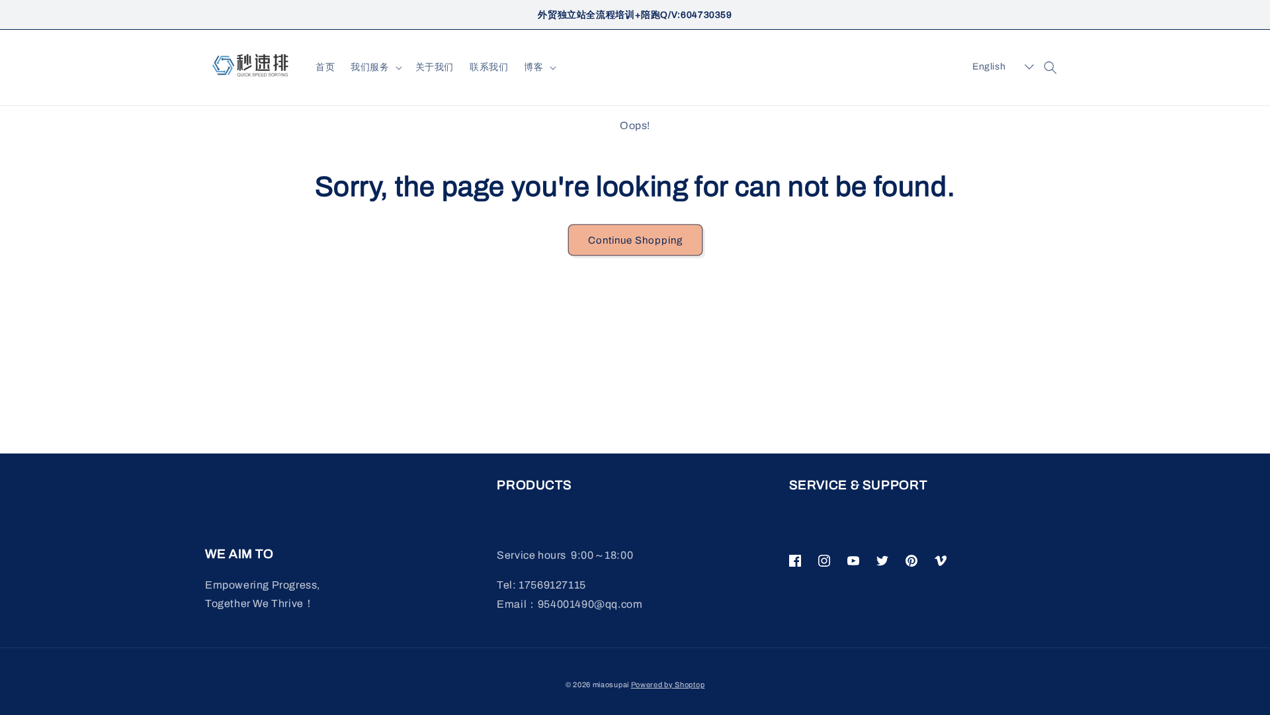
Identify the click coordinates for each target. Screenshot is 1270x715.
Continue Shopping (635, 240)
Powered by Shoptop (668, 685)
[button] (375, 67)
